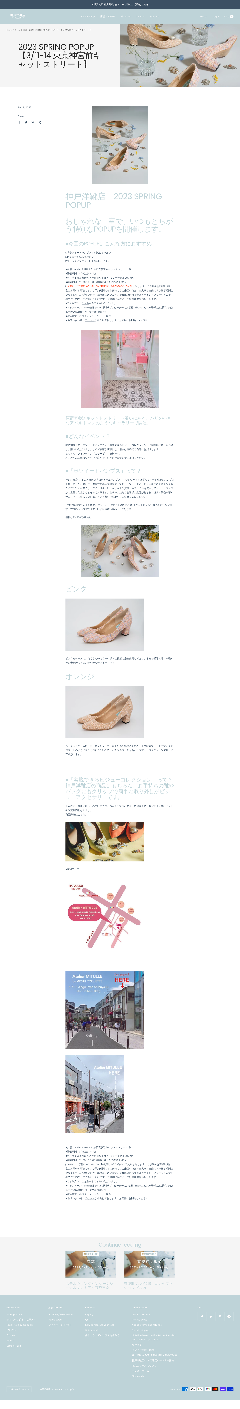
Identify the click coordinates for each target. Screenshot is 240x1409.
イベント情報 (20, 30)
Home (9, 30)
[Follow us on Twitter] (211, 1316)
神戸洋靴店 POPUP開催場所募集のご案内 (154, 1355)
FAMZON (11, 1330)
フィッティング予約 (59, 1324)
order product (14, 1314)
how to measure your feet (99, 1324)
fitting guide (92, 1330)
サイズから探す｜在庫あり (21, 1319)
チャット (90, 320)
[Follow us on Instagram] (220, 1316)
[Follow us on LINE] (228, 1316)
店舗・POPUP (107, 16)
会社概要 (137, 1344)
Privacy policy (139, 1319)
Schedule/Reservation (60, 1314)
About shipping (140, 1330)
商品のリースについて (144, 1365)
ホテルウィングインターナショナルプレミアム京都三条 (89, 1285)
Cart (228, 16)
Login (216, 16)
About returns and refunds (147, 1324)
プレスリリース (140, 1370)
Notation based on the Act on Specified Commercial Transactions (154, 1337)
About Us (125, 16)
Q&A (87, 1319)
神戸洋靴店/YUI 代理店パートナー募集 (153, 1360)
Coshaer (11, 1335)
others (10, 1340)
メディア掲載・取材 (143, 1350)
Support (154, 16)
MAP (132, 277)
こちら (85, 303)
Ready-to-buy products (20, 1324)
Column (140, 16)
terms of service (141, 1314)
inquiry (89, 1314)
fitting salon (55, 1319)
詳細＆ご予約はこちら (137, 4)
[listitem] (20, 122)
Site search (138, 1376)
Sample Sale (14, 1345)
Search (203, 16)
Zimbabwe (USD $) (17, 1389)
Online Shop (88, 16)
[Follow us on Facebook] (202, 1316)
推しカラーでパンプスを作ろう (102, 1335)
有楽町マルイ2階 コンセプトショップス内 (148, 1285)
